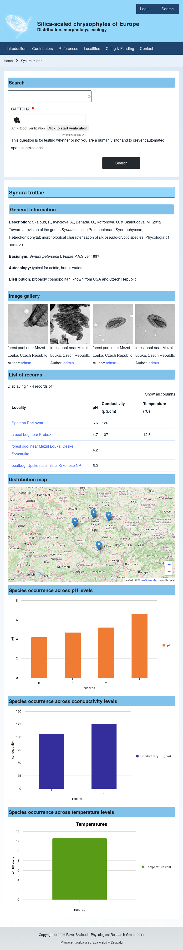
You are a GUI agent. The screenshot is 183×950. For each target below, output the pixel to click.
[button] (99, 546)
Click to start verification (67, 128)
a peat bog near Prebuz (31, 434)
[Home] (19, 26)
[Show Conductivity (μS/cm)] (153, 756)
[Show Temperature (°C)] (156, 867)
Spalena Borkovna (27, 423)
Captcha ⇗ (73, 134)
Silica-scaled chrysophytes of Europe (88, 23)
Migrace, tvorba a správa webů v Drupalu (92, 942)
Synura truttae (26, 192)
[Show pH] (167, 645)
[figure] (91, 645)
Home (8, 60)
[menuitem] (147, 9)
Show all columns (160, 394)
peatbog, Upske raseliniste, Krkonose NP (46, 465)
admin (26, 363)
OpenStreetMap (148, 580)
